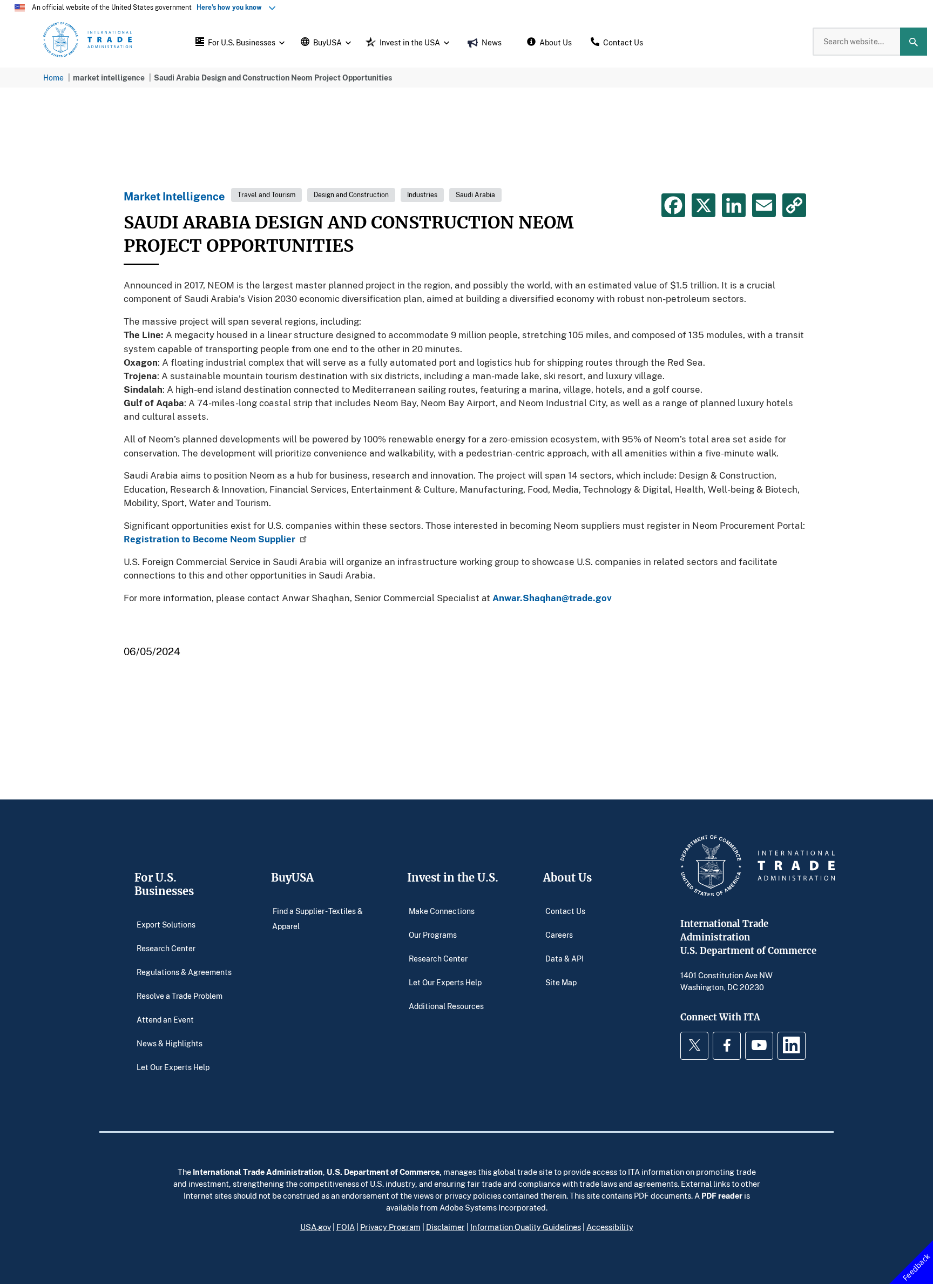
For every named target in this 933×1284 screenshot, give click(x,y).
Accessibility (609, 1227)
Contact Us (565, 910)
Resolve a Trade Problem (179, 995)
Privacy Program (390, 1227)
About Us (567, 877)
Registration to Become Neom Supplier (209, 538)
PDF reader (721, 1195)
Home (53, 77)
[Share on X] (703, 205)
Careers (559, 934)
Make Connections (442, 910)
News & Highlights (169, 1042)
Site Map (561, 981)
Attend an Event (165, 1019)
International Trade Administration (258, 1172)
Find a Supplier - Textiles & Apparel (317, 918)
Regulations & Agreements (184, 971)
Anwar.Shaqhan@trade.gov (552, 597)
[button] (238, 42)
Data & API (564, 958)
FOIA (345, 1227)
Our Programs (433, 934)
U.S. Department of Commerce (383, 1172)
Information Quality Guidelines (525, 1227)
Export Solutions (166, 924)
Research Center (166, 947)
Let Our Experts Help (173, 1066)
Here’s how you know (232, 7)
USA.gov (315, 1227)
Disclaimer (445, 1227)
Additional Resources (446, 1005)
